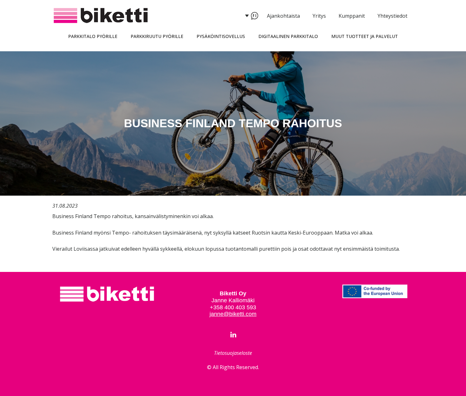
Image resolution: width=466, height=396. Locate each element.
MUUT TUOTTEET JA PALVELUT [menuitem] (364, 36)
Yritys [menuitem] (319, 15)
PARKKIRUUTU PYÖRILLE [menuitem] (157, 36)
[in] (233, 334)
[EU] (374, 291)
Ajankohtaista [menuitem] (283, 15)
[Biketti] (107, 294)
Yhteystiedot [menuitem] (392, 15)
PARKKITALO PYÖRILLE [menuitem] (92, 36)
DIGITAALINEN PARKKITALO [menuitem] (288, 36)
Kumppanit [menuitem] (352, 15)
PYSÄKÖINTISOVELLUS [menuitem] (221, 36)
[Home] (100, 15)
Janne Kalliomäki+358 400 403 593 (233, 303)
